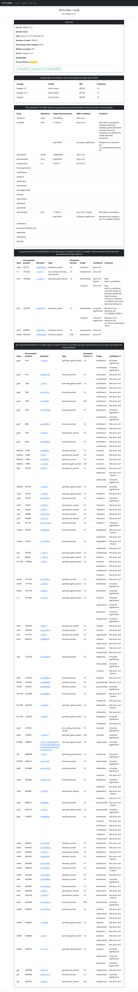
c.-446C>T (44, 591)
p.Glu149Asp (45, 886)
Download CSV (23, 69)
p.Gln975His (45, 498)
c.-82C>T (43, 936)
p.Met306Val (41, 334)
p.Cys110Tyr (45, 579)
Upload (24, 3)
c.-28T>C (43, 561)
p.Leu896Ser (45, 682)
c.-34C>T (43, 383)
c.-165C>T (44, 360)
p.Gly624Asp (45, 687)
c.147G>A (44, 791)
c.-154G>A (40, 279)
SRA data (32, 3)
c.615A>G (44, 970)
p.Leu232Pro (45, 630)
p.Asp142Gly (45, 768)
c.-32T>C (43, 754)
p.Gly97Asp (40, 330)
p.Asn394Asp (45, 847)
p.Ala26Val (44, 459)
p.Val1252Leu (45, 523)
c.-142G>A (44, 735)
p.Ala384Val (45, 424)
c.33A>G (43, 634)
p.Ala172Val (45, 514)
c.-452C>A (44, 557)
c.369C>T (44, 626)
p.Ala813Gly (45, 856)
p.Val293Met (45, 879)
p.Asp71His (44, 761)
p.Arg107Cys (45, 909)
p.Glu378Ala (45, 875)
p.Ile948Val (44, 530)
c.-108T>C (44, 487)
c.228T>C (44, 891)
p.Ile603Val (44, 639)
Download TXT (38, 69)
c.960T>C (44, 468)
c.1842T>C (44, 433)
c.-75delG (44, 922)
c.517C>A (44, 518)
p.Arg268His (45, 657)
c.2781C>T (44, 852)
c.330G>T (44, 981)
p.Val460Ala (45, 816)
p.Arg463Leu (45, 678)
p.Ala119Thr (45, 974)
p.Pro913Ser (45, 863)
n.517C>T (40, 272)
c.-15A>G (43, 809)
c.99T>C (43, 455)
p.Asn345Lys (45, 902)
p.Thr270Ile (44, 843)
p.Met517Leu (45, 780)
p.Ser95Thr (44, 401)
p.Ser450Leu (41, 267)
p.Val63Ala (44, 802)
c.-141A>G (44, 464)
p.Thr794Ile (44, 541)
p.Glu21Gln (44, 392)
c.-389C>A (44, 716)
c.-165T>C (44, 553)
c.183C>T (44, 509)
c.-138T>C (44, 494)
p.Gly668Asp (45, 442)
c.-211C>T (44, 949)
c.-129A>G (44, 705)
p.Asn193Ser (45, 410)
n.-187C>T (44, 598)
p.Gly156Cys (45, 868)
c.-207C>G (44, 584)
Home (17, 3)
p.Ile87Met (44, 450)
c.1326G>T (44, 895)
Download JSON (53, 69)
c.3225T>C (44, 505)
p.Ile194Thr (40, 308)
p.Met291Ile (45, 374)
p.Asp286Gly (45, 694)
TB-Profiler (7, 3)
